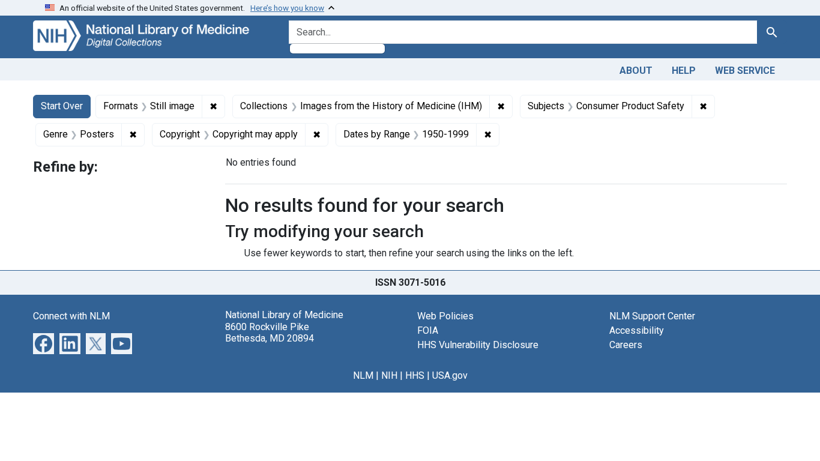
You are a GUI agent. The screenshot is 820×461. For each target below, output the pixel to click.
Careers (625, 345)
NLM (363, 375)
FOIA (427, 330)
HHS (414, 375)
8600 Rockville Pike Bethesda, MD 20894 (269, 332)
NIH (389, 375)
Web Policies (445, 316)
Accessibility (636, 330)
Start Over (62, 106)
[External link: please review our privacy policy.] (43, 343)
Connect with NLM (71, 316)
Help (684, 70)
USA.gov (450, 375)
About (636, 70)
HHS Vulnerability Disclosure (477, 345)
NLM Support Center (652, 316)
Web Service (745, 70)
